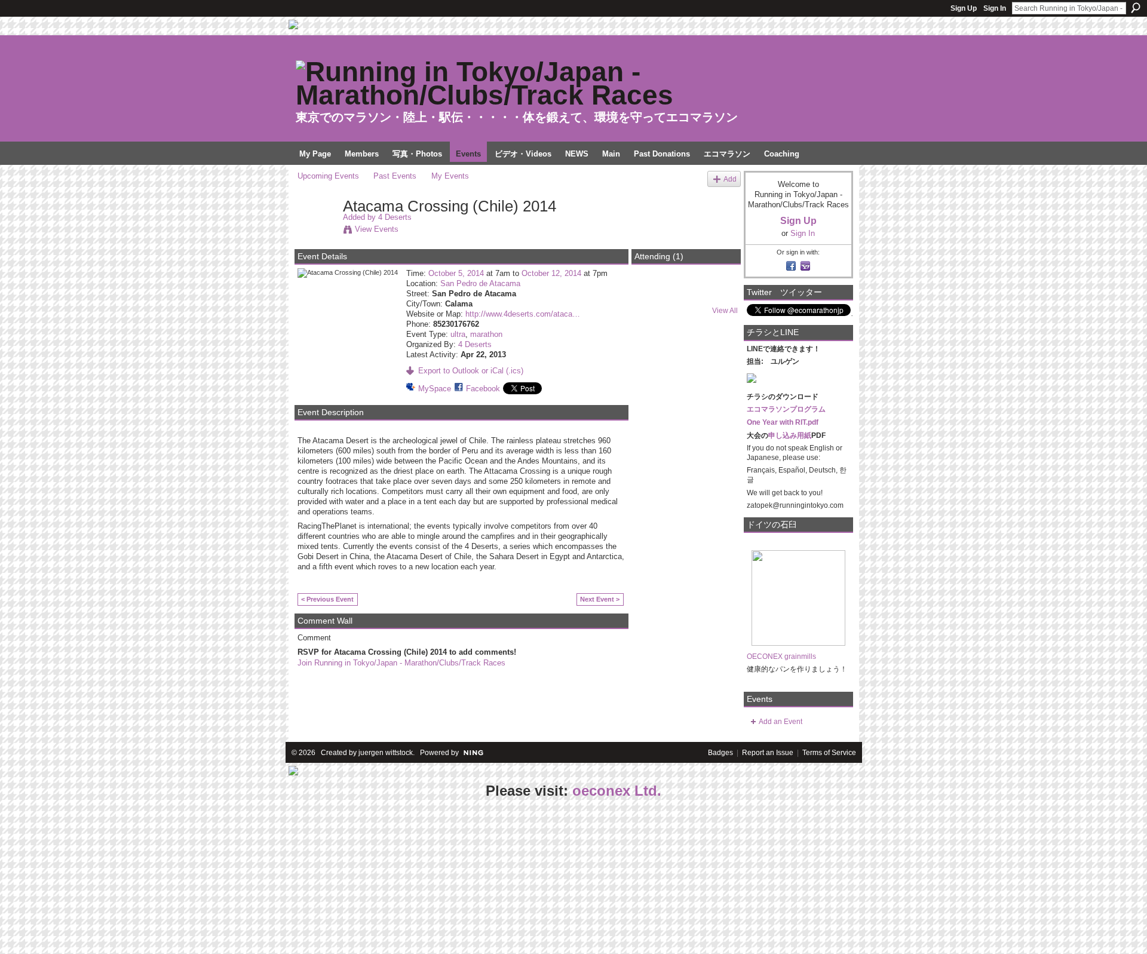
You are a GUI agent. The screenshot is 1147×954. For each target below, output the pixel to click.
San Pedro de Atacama (480, 283)
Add (730, 179)
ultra (457, 334)
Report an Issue (767, 753)
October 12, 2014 (551, 273)
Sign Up (963, 8)
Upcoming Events (328, 175)
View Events (376, 229)
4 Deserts (395, 217)
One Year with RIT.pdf (782, 422)
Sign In (994, 8)
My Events (450, 175)
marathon (486, 334)
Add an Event (780, 721)
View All (725, 310)
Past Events (394, 175)
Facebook (483, 388)
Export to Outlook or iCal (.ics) (470, 370)
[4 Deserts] (317, 231)
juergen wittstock (385, 753)
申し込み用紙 (789, 435)
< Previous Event (327, 599)
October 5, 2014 (456, 273)
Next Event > (599, 599)
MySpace (434, 388)
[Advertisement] (89, 877)
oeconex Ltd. (616, 791)
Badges (720, 753)
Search (1135, 7)
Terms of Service (829, 753)
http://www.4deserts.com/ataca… (522, 313)
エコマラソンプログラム (786, 409)
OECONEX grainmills (781, 656)
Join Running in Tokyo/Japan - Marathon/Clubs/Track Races (401, 662)
